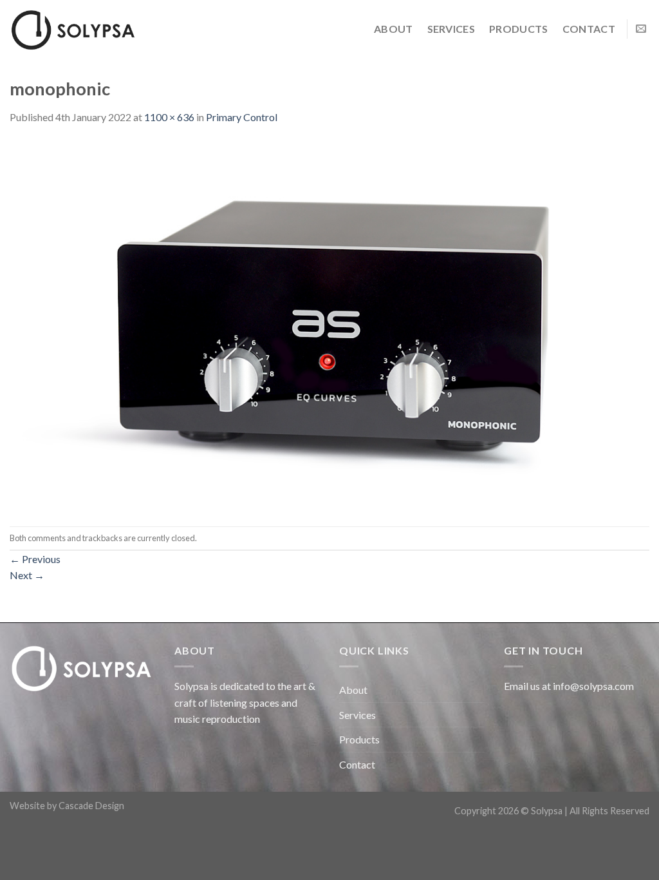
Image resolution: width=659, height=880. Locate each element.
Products (518, 29)
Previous (35, 559)
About (393, 29)
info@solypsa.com (593, 686)
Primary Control (241, 117)
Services (451, 29)
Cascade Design (91, 805)
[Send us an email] (641, 29)
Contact (588, 29)
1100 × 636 (169, 117)
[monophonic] (329, 324)
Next (27, 575)
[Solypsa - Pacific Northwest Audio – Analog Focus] (74, 29)
